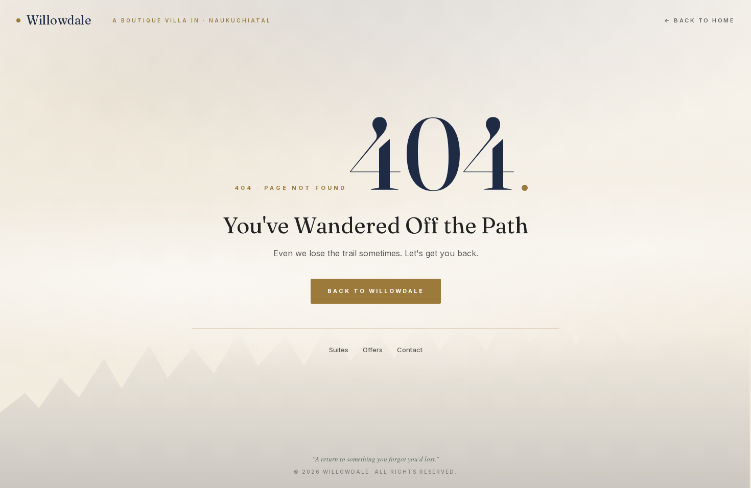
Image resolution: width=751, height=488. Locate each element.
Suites (338, 350)
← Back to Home (699, 20)
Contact (410, 350)
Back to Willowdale (375, 291)
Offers (373, 350)
